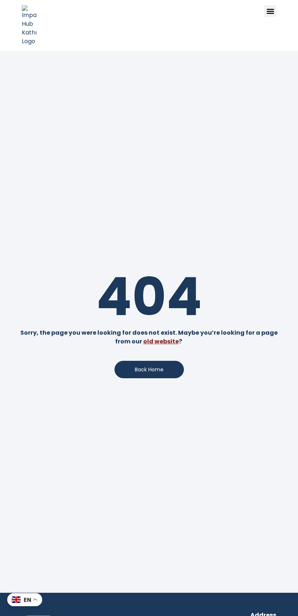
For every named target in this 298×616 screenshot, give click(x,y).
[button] (270, 11)
